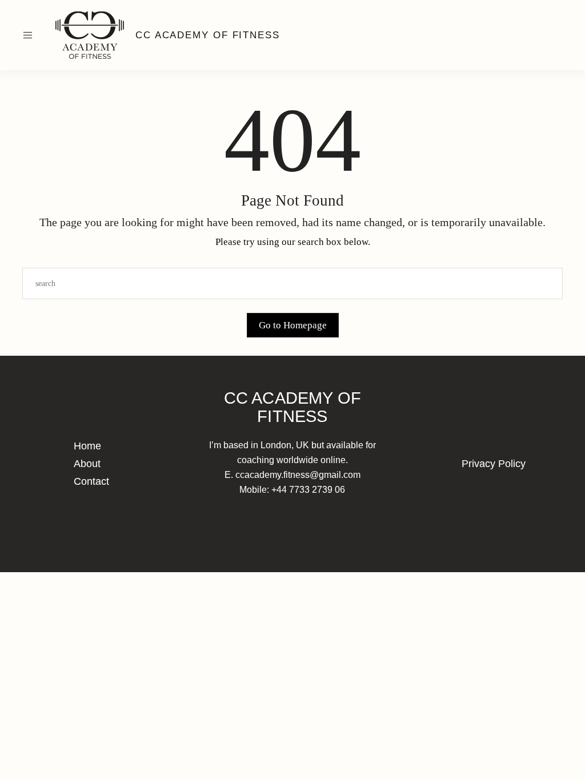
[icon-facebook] (563, 35)
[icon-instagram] (541, 35)
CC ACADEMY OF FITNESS (207, 35)
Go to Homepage (293, 325)
